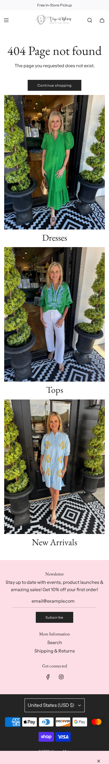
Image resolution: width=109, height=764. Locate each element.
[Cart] (102, 20)
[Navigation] (6, 20)
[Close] (99, 634)
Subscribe (54, 617)
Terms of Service (64, 749)
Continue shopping (54, 85)
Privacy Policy (33, 749)
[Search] (90, 20)
